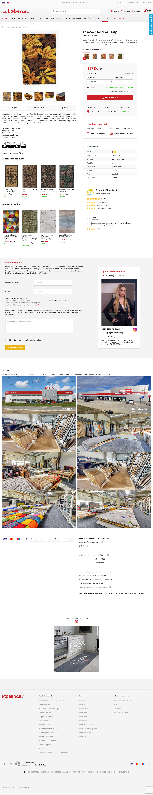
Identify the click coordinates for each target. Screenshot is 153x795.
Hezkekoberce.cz (7, 27)
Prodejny (117, 11)
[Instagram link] (10, 764)
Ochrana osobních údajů (49, 709)
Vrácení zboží (44, 725)
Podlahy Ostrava (82, 709)
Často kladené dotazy (47, 741)
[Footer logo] (13, 696)
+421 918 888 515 (115, 344)
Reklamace (43, 721)
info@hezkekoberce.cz (123, 133)
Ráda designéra (45, 745)
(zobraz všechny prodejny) (134, 593)
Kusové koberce (35, 18)
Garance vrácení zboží (48, 729)
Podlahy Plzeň (81, 713)
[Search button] (53, 11)
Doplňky (105, 18)
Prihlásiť (137, 11)
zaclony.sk (119, 2)
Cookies (42, 749)
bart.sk (26, 787)
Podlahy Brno (81, 705)
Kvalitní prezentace (46, 733)
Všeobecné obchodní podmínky (51, 701)
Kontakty (127, 11)
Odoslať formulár (15, 347)
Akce (113, 18)
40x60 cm (95, 111)
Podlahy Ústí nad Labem (85, 725)
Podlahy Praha (82, 701)
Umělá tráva (49, 18)
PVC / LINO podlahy (91, 18)
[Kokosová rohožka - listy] (39, 59)
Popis (14, 107)
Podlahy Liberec (82, 717)
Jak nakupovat (45, 713)
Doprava (64, 107)
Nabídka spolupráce (47, 737)
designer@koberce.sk (115, 276)
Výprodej (120, 18)
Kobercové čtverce (73, 18)
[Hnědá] (113, 151)
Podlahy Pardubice (83, 733)
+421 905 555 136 (68, 2)
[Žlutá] (115, 151)
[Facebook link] (4, 764)
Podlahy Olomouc (83, 721)
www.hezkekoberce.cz (10, 787)
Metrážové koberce (18, 18)
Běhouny (60, 18)
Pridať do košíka (112, 97)
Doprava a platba (46, 717)
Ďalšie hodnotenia (103, 194)
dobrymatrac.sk (132, 2)
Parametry (39, 107)
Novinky (5, 18)
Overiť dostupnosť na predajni (121, 91)
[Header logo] (15, 11)
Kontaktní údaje (45, 705)
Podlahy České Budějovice (86, 729)
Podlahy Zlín (81, 737)
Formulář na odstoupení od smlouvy (53, 753)
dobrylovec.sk (146, 2)
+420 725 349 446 (98, 133)
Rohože (24, 27)
